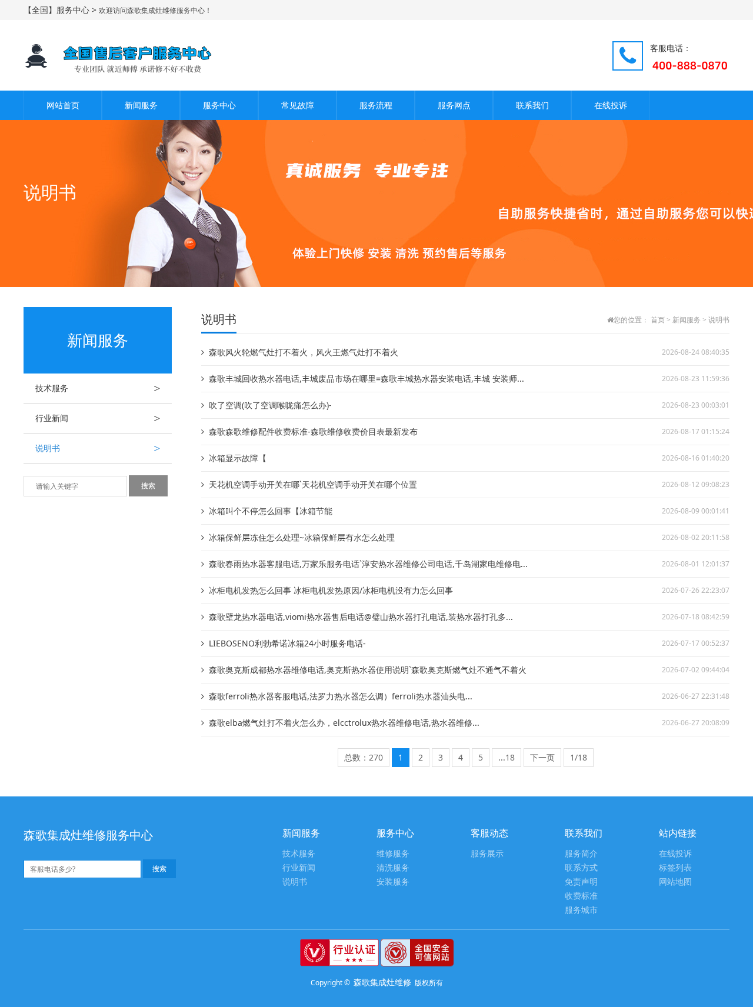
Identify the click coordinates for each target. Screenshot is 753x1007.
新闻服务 (141, 105)
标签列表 (675, 867)
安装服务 (392, 882)
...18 (506, 757)
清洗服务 (392, 867)
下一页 (542, 757)
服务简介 (581, 853)
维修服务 (392, 853)
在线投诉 (610, 105)
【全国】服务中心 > (61, 9)
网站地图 (675, 882)
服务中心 (219, 105)
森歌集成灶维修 (382, 982)
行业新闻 (97, 418)
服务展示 (487, 853)
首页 (658, 320)
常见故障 (297, 105)
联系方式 (581, 867)
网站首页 (62, 105)
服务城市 (581, 910)
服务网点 (454, 105)
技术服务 (97, 388)
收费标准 (581, 896)
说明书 (97, 448)
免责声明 (581, 882)
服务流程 (375, 105)
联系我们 (532, 105)
